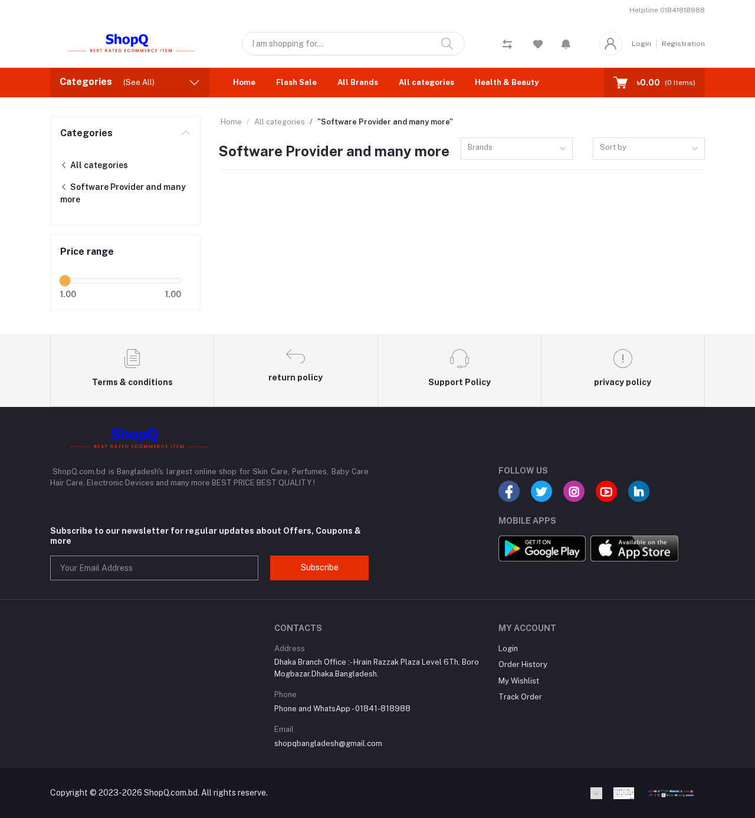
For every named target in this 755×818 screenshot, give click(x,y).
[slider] (65, 281)
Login (641, 44)
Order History (522, 664)
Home (244, 82)
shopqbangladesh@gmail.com (328, 743)
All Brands (357, 82)
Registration (683, 44)
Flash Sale (296, 82)
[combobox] (517, 148)
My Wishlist (518, 680)
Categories (86, 133)
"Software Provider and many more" (385, 121)
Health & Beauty (507, 82)
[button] (566, 43)
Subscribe (320, 567)
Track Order (520, 696)
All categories (426, 82)
